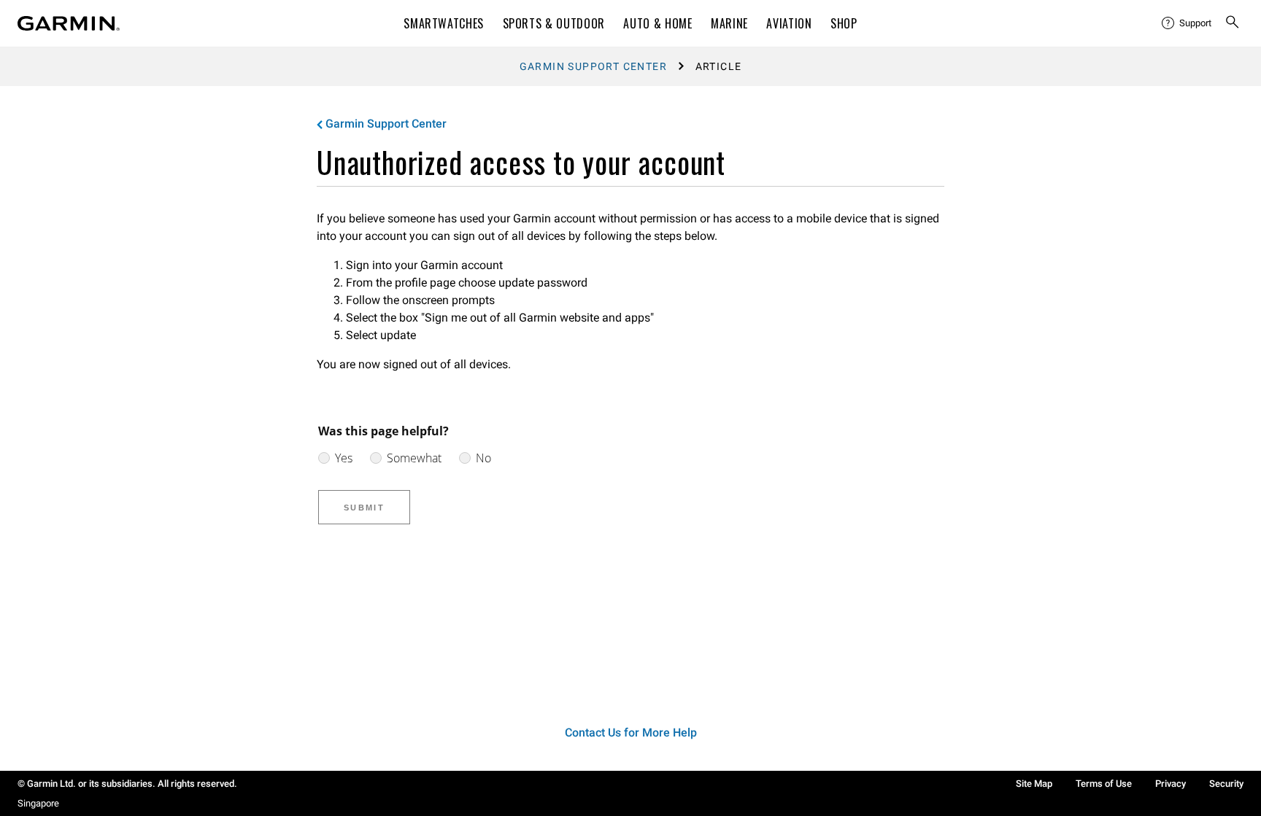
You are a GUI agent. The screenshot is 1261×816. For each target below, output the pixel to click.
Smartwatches (444, 23)
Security (1226, 783)
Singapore (38, 803)
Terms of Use (1104, 783)
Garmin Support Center (593, 66)
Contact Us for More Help (631, 732)
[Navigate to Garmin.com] (69, 23)
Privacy (1170, 783)
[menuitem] (1187, 23)
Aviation (788, 23)
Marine (729, 23)
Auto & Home (657, 23)
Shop (843, 23)
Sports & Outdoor (554, 23)
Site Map (1034, 783)
